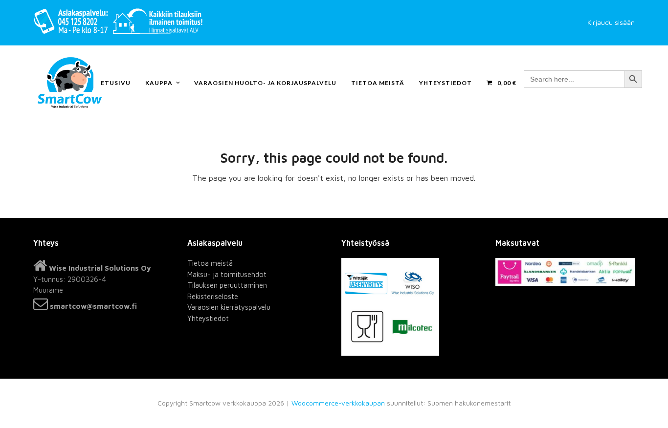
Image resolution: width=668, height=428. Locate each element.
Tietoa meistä (210, 263)
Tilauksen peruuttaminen (227, 285)
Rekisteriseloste (212, 296)
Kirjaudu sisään (611, 22)
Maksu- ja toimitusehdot (227, 274)
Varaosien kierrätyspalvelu (228, 307)
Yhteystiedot (208, 318)
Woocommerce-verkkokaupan (338, 403)
